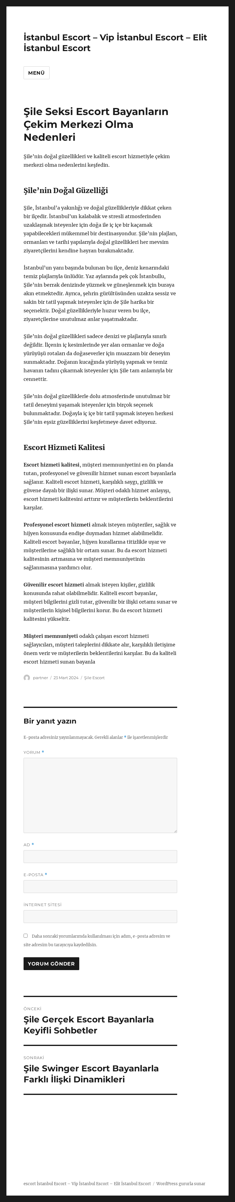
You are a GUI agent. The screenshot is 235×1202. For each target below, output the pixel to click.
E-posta (35, 874)
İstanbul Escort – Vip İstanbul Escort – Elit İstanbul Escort (94, 1183)
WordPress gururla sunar (180, 1183)
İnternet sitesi (43, 904)
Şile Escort (94, 677)
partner (40, 677)
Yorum (34, 752)
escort (30, 1183)
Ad (29, 844)
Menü (36, 73)
